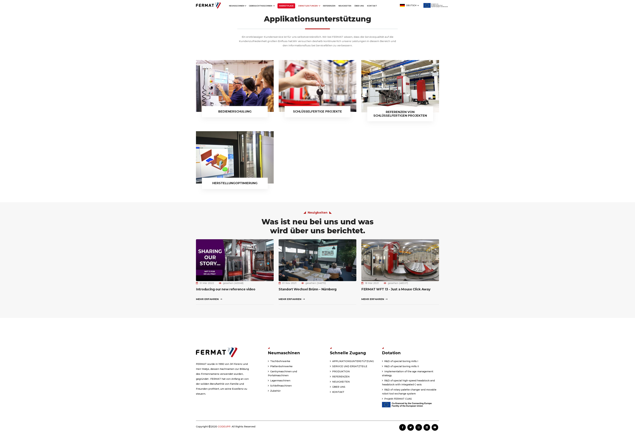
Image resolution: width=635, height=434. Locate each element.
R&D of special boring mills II (401, 366)
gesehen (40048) (233, 283)
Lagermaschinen (280, 380)
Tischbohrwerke (280, 361)
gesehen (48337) (398, 283)
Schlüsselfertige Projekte (317, 111)
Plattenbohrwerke (281, 366)
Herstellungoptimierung (234, 183)
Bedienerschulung (235, 111)
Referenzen (329, 6)
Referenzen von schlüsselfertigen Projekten (400, 113)
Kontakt (372, 6)
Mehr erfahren (207, 299)
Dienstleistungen (308, 6)
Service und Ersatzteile (349, 366)
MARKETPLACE (286, 6)
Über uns (359, 6)
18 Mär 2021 (372, 283)
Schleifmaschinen (281, 385)
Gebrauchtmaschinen (261, 6)
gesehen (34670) (315, 283)
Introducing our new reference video (225, 289)
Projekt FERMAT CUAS (398, 398)
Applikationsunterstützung (353, 361)
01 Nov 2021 (289, 283)
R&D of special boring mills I (401, 361)
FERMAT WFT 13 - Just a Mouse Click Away (395, 289)
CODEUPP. (224, 426)
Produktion (341, 371)
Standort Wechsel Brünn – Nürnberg (308, 289)
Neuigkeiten (345, 6)
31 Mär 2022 (206, 283)
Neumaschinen (236, 6)
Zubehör (275, 390)
